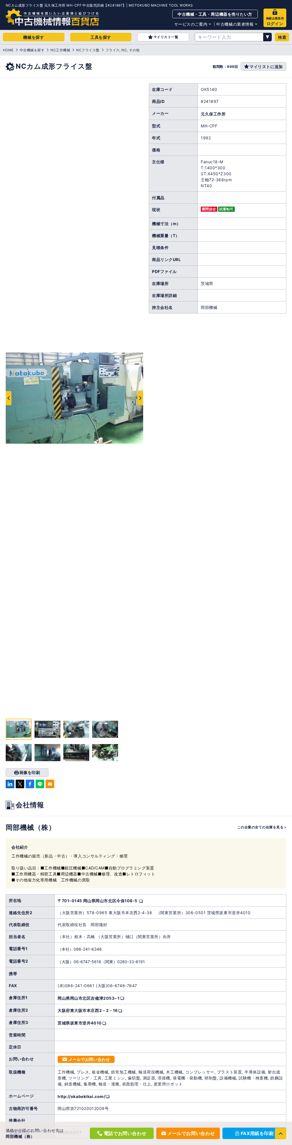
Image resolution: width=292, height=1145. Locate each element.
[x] (20, 784)
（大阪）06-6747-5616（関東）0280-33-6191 (101, 961)
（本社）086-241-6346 (80, 949)
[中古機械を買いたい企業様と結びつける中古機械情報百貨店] (52, 17)
